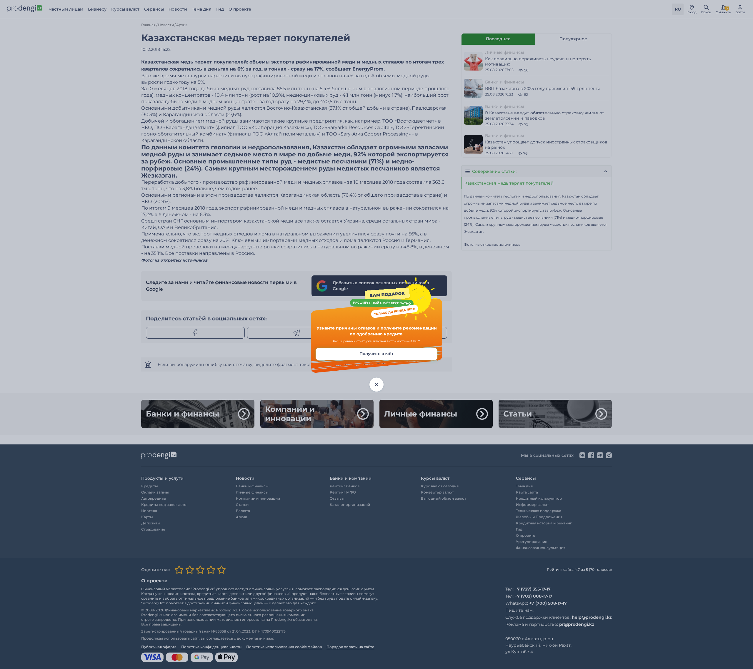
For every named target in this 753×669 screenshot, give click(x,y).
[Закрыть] (376, 385)
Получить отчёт (376, 354)
